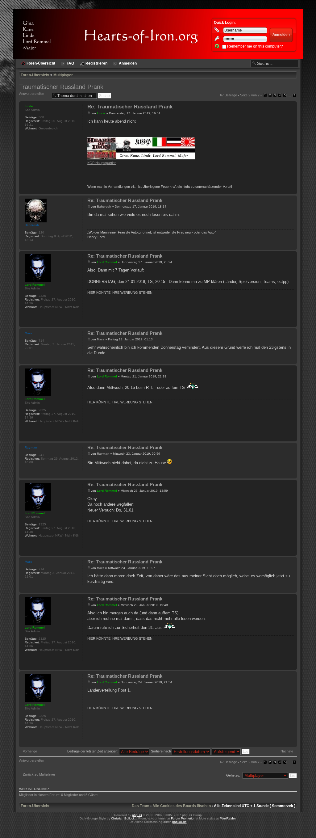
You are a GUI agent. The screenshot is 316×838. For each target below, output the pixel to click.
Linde (101, 113)
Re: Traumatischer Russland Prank (130, 107)
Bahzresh (104, 206)
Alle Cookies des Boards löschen (181, 806)
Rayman (103, 453)
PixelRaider (227, 818)
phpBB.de (179, 821)
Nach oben (292, 191)
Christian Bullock (123, 818)
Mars (100, 339)
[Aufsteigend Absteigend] (231, 751)
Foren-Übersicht (35, 75)
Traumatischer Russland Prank (61, 86)
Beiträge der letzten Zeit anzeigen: (93, 751)
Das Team (140, 806)
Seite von (250, 95)
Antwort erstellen (31, 93)
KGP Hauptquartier (101, 163)
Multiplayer (63, 75)
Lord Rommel (107, 262)
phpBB (137, 815)
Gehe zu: (233, 775)
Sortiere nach (161, 751)
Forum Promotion (183, 818)
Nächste (287, 751)
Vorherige (30, 751)
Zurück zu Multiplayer (39, 774)
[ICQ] (28, 315)
